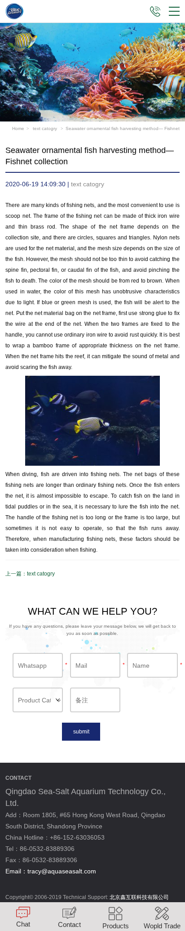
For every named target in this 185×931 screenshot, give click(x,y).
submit (81, 732)
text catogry (45, 128)
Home (18, 128)
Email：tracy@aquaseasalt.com (50, 871)
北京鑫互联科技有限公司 (139, 897)
